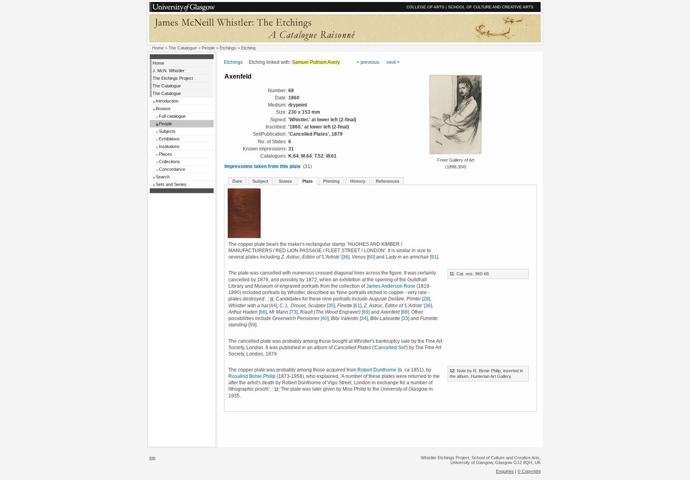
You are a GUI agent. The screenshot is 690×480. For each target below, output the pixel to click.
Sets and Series (171, 184)
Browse (163, 108)
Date (237, 181)
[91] (434, 257)
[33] (405, 318)
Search (163, 176)
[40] (325, 318)
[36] (345, 257)
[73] (293, 312)
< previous (368, 62)
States (285, 181)
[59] (252, 324)
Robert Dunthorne (377, 369)
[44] (273, 305)
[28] (426, 298)
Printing (331, 181)
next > (393, 62)
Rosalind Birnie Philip (252, 376)
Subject (260, 181)
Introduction (167, 101)
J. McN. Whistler (168, 70)
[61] (357, 305)
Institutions (169, 146)
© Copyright (529, 471)
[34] (364, 318)
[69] (366, 312)
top (152, 457)
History (357, 181)
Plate (307, 181)
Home (158, 47)
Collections (169, 161)
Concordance (172, 169)
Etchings (228, 47)
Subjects (167, 131)
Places (165, 154)
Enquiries (505, 471)
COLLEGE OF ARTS (425, 7)
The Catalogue (183, 47)
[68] (405, 312)
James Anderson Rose (390, 286)
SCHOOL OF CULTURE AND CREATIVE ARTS (490, 7)
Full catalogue (172, 116)
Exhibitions (169, 138)
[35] (331, 305)
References (387, 181)
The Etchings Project (173, 78)
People (208, 47)
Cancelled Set (390, 347)
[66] (263, 312)
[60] (371, 257)
